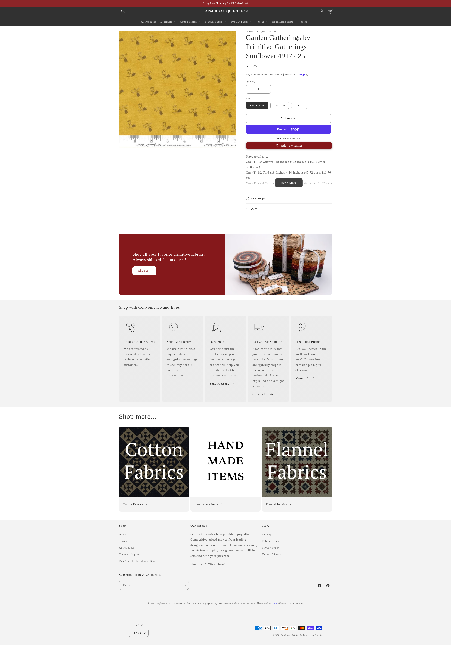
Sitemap (267, 534)
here (275, 603)
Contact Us (260, 394)
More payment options (288, 138)
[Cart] (330, 11)
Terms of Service (272, 554)
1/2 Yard (279, 105)
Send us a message (223, 359)
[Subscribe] (184, 585)
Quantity (250, 81)
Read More (289, 182)
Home (122, 534)
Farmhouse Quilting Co (291, 635)
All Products (126, 547)
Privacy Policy (270, 547)
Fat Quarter (257, 105)
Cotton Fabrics (133, 504)
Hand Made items (206, 504)
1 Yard (299, 105)
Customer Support (130, 554)
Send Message (219, 383)
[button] (123, 11)
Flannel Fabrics (276, 504)
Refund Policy (270, 541)
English (137, 632)
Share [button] (253, 208)
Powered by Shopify (312, 635)
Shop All (144, 270)
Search (123, 541)
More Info (302, 378)
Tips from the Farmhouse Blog (137, 560)
